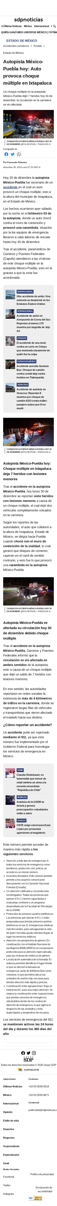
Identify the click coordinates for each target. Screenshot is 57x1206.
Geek (6, 1163)
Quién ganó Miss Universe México (23, 32)
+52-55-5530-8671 (38, 1095)
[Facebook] (6, 154)
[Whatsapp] (19, 154)
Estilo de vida (11, 1120)
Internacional (41, 26)
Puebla (38, 46)
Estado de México (13, 53)
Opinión (8, 1112)
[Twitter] (13, 154)
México (28, 26)
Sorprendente (11, 1146)
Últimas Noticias (12, 26)
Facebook (8, 1176)
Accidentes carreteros (16, 46)
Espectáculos (11, 1154)
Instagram (8, 1194)
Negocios (8, 1137)
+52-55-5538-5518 (38, 1086)
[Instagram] (34, 1053)
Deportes (8, 1129)
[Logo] (28, 20)
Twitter (6, 1185)
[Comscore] (28, 1069)
